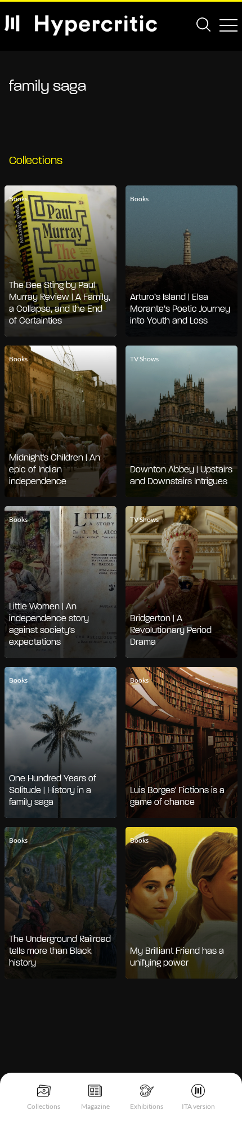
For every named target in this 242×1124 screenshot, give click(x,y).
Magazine (95, 1106)
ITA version (198, 1106)
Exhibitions (146, 1106)
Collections (43, 1106)
